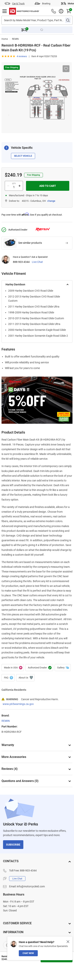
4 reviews (22, 56)
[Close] (68, 941)
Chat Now (28, 953)
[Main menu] (4, 11)
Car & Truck (18, 3)
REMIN (15, 39)
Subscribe (13, 844)
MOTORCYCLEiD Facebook (7, 945)
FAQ (8, 677)
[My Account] (61, 11)
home (5, 39)
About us (25, 677)
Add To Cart (47, 185)
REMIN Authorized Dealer (39, 667)
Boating (46, 3)
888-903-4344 (21, 262)
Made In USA (13, 667)
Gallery (63, 667)
